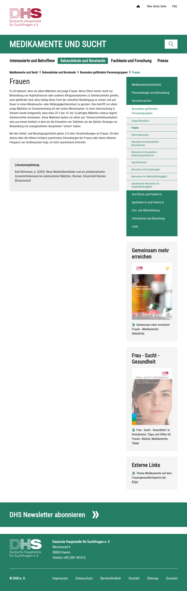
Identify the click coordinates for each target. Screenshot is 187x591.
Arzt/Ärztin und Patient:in (147, 194)
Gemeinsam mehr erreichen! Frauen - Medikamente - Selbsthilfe (151, 329)
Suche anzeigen (172, 45)
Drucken (172, 578)
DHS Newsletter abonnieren (47, 514)
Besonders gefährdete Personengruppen (145, 111)
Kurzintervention (141, 100)
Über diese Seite (156, 6)
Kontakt (134, 578)
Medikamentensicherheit (146, 84)
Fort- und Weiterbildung (146, 210)
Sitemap (152, 578)
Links (135, 226)
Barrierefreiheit (110, 578)
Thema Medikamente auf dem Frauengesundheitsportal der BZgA (152, 477)
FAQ (174, 6)
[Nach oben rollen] (179, 583)
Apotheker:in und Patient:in (148, 202)
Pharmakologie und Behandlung (150, 92)
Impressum (60, 578)
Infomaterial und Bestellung (148, 218)
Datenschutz (84, 578)
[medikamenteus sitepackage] (30, 13)
